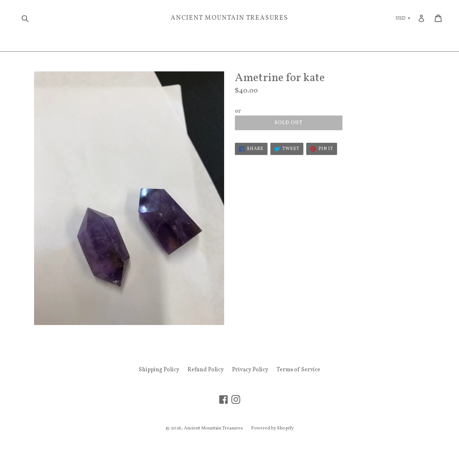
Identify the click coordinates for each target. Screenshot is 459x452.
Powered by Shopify (272, 428)
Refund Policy (206, 370)
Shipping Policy (159, 370)
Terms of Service (298, 370)
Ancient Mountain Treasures (229, 18)
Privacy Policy (250, 370)
